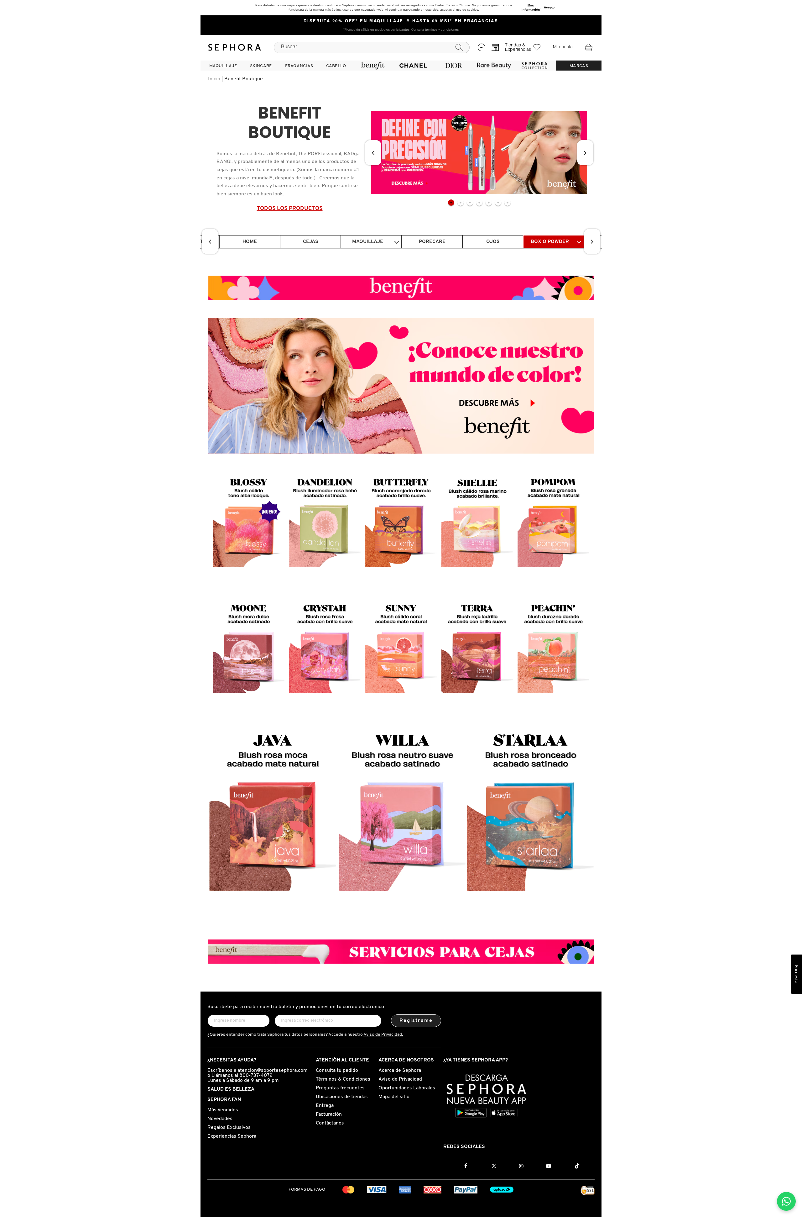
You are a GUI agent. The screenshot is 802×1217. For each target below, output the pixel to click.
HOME (249, 241)
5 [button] (489, 202)
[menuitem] (223, 66)
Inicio (214, 79)
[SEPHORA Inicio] (234, 47)
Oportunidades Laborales (406, 1088)
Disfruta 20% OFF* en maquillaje (354, 21)
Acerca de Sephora (399, 1070)
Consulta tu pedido (337, 1070)
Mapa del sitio (393, 1096)
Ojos (493, 241)
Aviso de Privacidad (400, 1079)
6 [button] (498, 202)
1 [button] (451, 202)
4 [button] (479, 202)
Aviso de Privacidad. (383, 1034)
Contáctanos (330, 1123)
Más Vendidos (222, 1110)
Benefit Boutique (243, 79)
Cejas (310, 241)
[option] (479, 152)
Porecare (432, 241)
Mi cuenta (563, 47)
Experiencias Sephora (231, 1136)
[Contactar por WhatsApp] (786, 1201)
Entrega (325, 1105)
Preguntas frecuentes (340, 1088)
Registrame (416, 1020)
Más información (531, 7)
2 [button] (460, 202)
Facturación (329, 1114)
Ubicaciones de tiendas (342, 1096)
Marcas (579, 66)
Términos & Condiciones (343, 1079)
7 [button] (507, 202)
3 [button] (470, 202)
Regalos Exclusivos (229, 1127)
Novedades (219, 1118)
